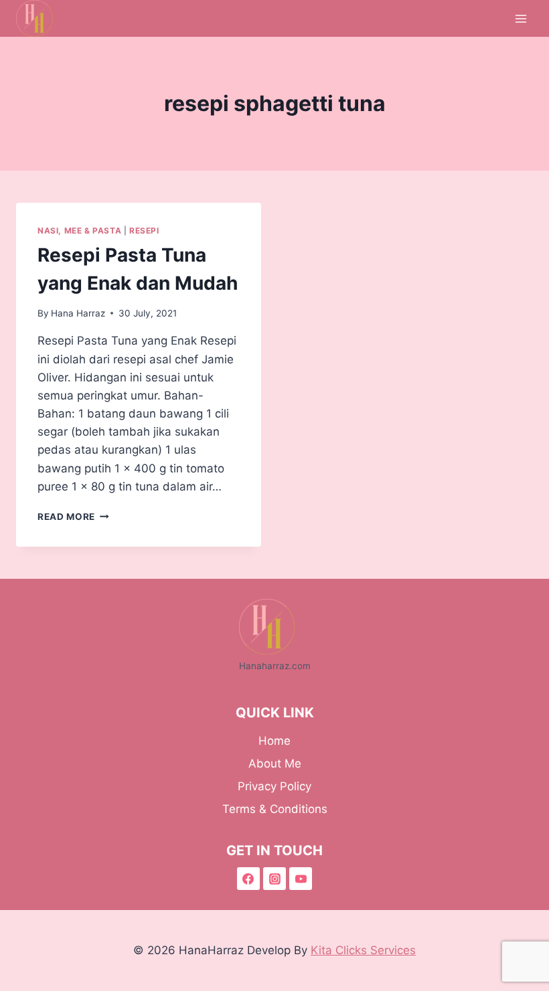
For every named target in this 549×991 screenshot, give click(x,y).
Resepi (144, 231)
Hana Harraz (78, 313)
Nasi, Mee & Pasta (79, 231)
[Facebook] (248, 878)
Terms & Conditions (274, 809)
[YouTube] (300, 878)
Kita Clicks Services (363, 950)
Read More (73, 516)
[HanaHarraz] (40, 18)
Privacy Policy (274, 786)
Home (274, 740)
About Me (274, 763)
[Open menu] (520, 18)
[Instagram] (274, 878)
